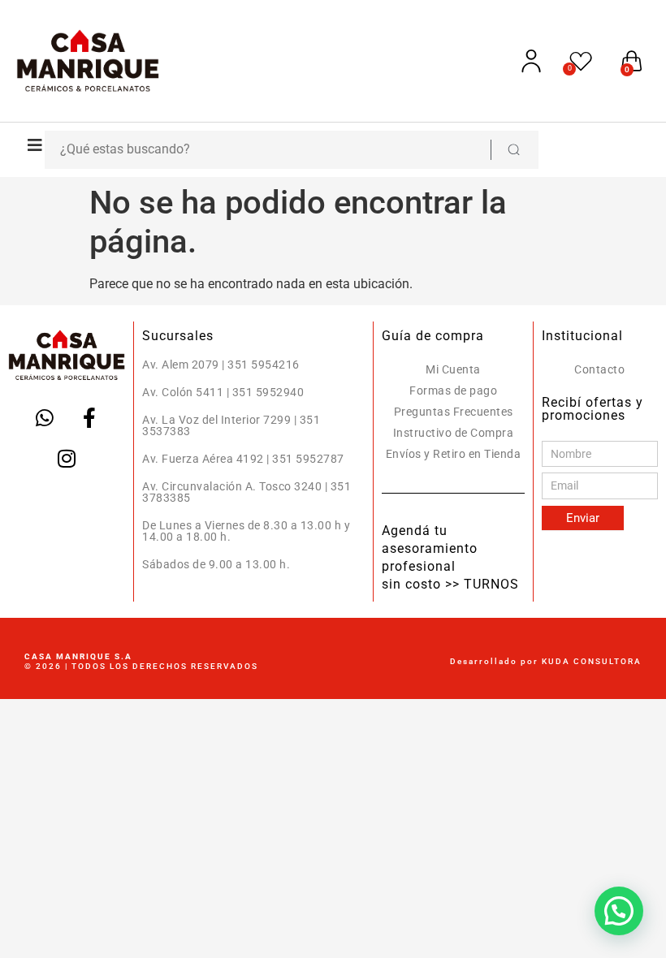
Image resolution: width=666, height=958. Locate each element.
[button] (30, 145)
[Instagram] (66, 458)
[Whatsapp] (44, 417)
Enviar (582, 518)
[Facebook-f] (89, 417)
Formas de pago (453, 390)
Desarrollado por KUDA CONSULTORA (546, 661)
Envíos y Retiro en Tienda (453, 453)
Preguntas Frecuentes (453, 411)
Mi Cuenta (453, 369)
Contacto (599, 369)
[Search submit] (513, 150)
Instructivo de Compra (453, 432)
